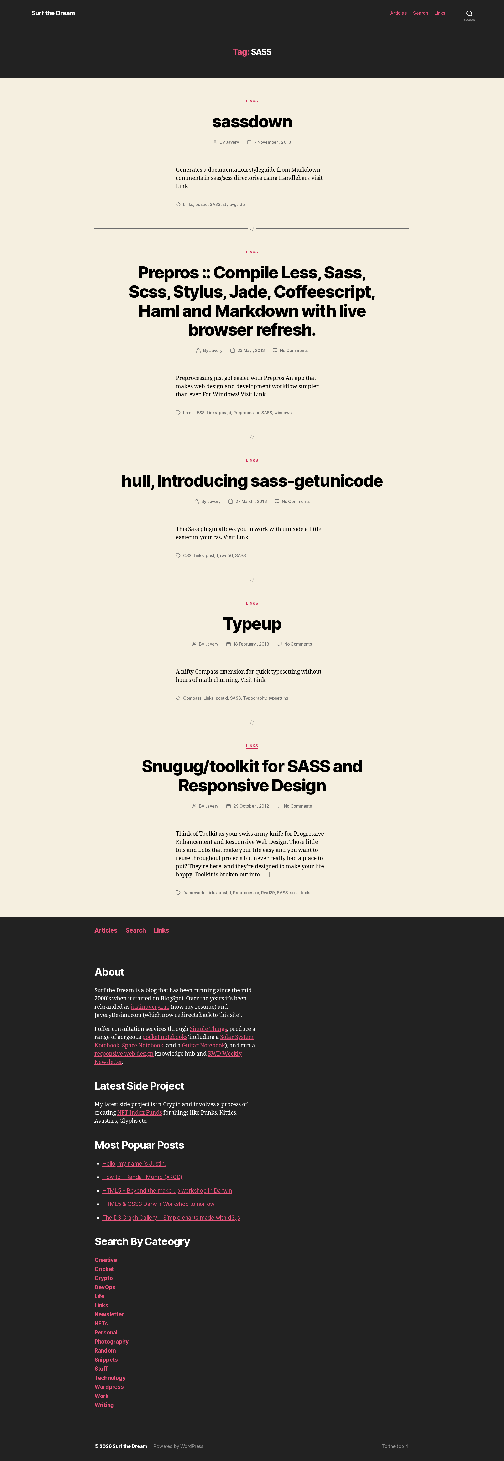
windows (282, 412)
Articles (398, 13)
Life (99, 1296)
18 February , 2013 (251, 644)
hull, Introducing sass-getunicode (251, 480)
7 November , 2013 (272, 142)
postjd (201, 204)
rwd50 (226, 555)
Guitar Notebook (203, 1045)
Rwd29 (268, 892)
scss (294, 892)
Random (105, 1350)
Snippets (106, 1359)
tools (305, 892)
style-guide (234, 204)
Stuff (101, 1368)
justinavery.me (150, 1007)
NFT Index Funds (139, 1112)
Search (420, 13)
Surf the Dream (53, 13)
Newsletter (109, 1314)
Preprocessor (246, 412)
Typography (254, 698)
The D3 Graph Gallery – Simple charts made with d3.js (171, 1217)
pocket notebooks (164, 1037)
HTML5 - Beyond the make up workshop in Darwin (167, 1190)
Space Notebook (142, 1045)
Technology (109, 1378)
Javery (232, 142)
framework (193, 892)
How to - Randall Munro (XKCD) (142, 1177)
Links (439, 13)
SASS (215, 204)
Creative (105, 1260)
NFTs (101, 1323)
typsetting (278, 698)
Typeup (252, 623)
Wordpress (109, 1387)
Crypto (103, 1278)
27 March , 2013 (251, 501)
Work (101, 1396)
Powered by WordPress (178, 1446)
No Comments (294, 350)
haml (187, 412)
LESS (199, 412)
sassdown (252, 121)
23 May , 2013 (251, 350)
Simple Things (208, 1029)
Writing (104, 1405)
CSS (187, 555)
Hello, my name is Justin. (134, 1163)
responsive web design (124, 1053)
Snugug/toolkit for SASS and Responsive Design (252, 775)
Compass (192, 698)
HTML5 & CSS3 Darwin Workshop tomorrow (158, 1204)
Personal (106, 1332)
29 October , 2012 (251, 806)
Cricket (104, 1269)
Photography (111, 1341)
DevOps (104, 1287)
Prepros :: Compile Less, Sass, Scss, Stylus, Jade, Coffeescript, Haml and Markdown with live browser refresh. (252, 301)
